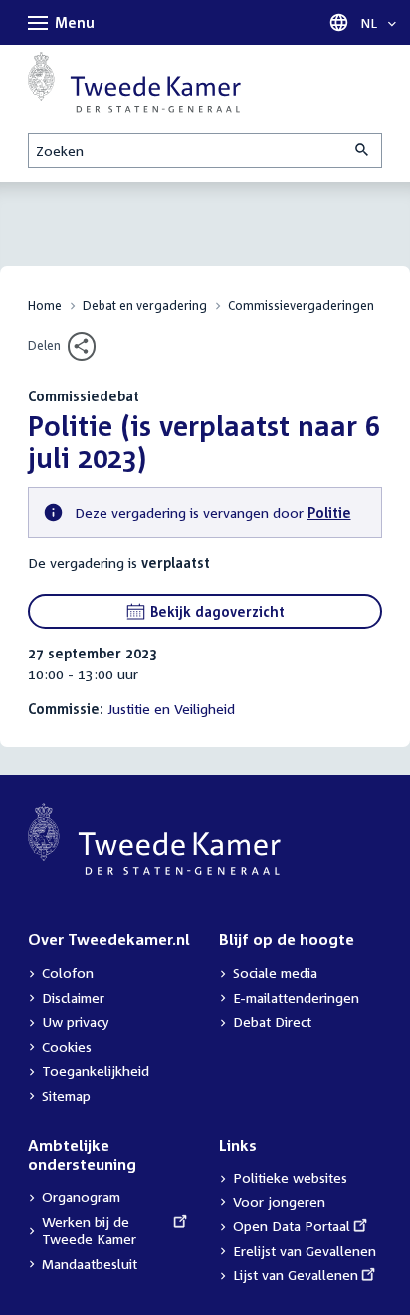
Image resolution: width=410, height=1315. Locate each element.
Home (45, 305)
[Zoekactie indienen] (363, 150)
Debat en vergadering (145, 305)
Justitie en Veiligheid (171, 708)
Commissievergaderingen (301, 305)
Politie (329, 512)
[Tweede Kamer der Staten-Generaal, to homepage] (134, 82)
